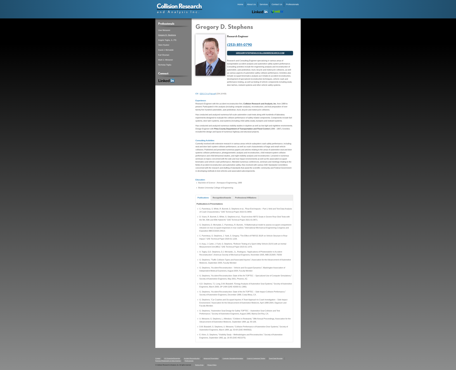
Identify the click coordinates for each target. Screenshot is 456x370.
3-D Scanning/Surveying (172, 358)
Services (264, 4)
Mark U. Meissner (165, 60)
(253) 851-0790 (239, 45)
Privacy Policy (211, 365)
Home (240, 4)
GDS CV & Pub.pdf (208, 94)
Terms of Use (199, 365)
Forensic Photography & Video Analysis (168, 361)
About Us (251, 4)
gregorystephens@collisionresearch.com (260, 53)
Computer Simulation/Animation (233, 358)
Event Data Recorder (276, 358)
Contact (157, 358)
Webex (277, 12)
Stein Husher (163, 45)
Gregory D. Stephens (167, 35)
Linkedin (166, 81)
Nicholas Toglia (164, 65)
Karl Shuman (163, 55)
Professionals (292, 4)
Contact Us (277, 4)
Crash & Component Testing (256, 358)
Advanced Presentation (211, 358)
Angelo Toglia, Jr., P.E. (167, 40)
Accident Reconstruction (192, 358)
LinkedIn (260, 12)
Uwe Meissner (164, 30)
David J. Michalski (165, 50)
